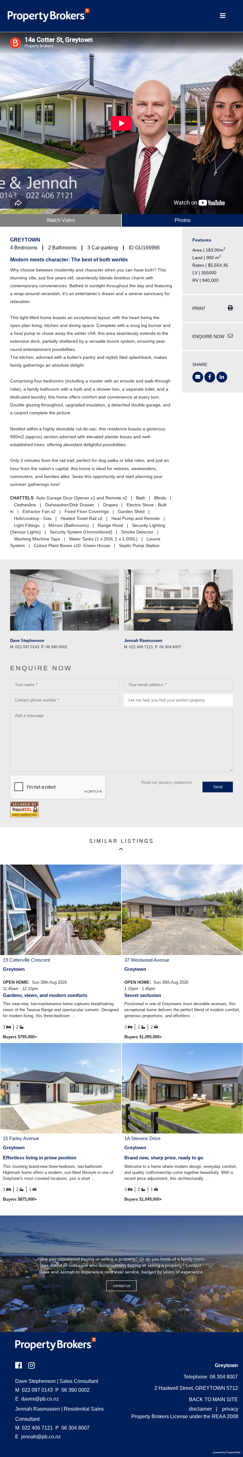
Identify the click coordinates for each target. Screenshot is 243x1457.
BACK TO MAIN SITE (213, 1399)
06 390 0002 (72, 1390)
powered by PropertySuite (226, 1452)
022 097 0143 (34, 1390)
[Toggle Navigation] (222, 16)
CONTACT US (121, 1286)
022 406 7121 (34, 1428)
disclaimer (200, 1409)
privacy (230, 1409)
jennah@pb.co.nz (41, 1436)
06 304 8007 (72, 1428)
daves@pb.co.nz (40, 1399)
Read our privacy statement (166, 782)
